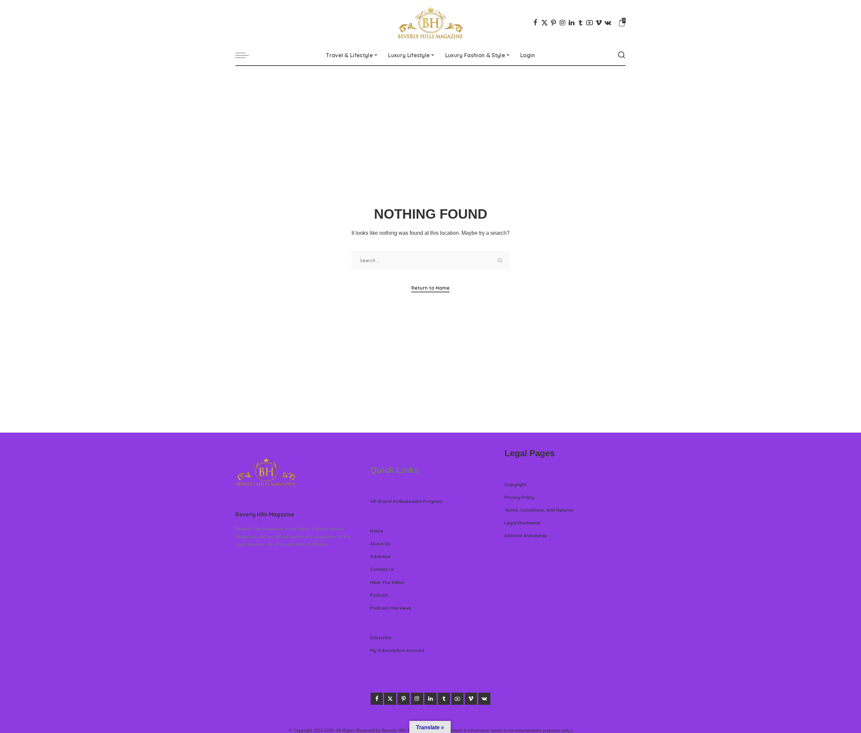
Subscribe (380, 637)
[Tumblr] (580, 22)
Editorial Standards (525, 535)
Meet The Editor (387, 582)
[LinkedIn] (571, 22)
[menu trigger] (245, 55)
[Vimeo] (598, 22)
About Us (380, 543)
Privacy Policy (519, 497)
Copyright (515, 484)
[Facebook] (535, 22)
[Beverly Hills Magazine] (430, 22)
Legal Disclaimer (522, 522)
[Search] (621, 55)
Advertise (380, 556)
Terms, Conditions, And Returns (538, 510)
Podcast (379, 595)
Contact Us (382, 569)
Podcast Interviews (390, 608)
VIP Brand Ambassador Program (406, 501)
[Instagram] (562, 22)
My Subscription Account (397, 650)
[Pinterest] (553, 22)
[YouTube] (589, 22)
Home (376, 531)
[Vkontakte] (607, 22)
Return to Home (430, 288)
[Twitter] (544, 22)
